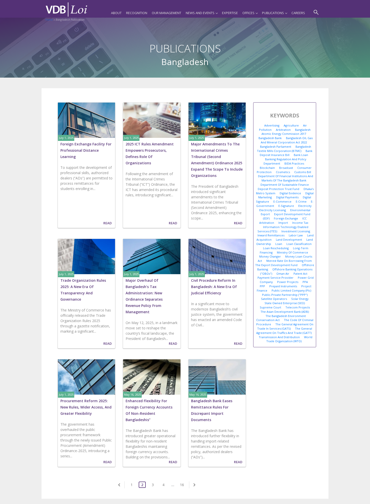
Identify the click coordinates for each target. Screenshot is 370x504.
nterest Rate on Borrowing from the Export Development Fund (283, 263)
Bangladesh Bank (270, 138)
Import (283, 223)
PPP (262, 286)
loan (278, 244)
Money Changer (270, 256)
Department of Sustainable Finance (285, 184)
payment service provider (275, 277)
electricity (305, 206)
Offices (248, 13)
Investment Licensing (295, 231)
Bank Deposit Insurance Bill (286, 153)
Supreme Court (270, 307)
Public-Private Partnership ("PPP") (285, 295)
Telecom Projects (297, 307)
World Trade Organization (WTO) (289, 339)
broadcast (286, 168)
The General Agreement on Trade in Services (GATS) (285, 326)
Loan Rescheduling (276, 248)
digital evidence (290, 193)
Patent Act (300, 273)
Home (49, 19)
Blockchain (267, 168)
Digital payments (287, 197)
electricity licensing (272, 210)
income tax (300, 223)
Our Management (166, 13)
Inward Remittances (270, 235)
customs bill (302, 172)
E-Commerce (282, 201)
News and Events (200, 13)
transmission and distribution (279, 337)
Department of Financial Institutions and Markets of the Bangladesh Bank (285, 178)
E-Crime (301, 201)
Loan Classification (299, 244)
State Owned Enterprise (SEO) (285, 303)
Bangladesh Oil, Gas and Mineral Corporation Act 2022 (287, 140)
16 (182, 484)
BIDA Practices (294, 163)
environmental (300, 210)
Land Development (289, 239)
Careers (298, 13)
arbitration (283, 130)
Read (107, 223)
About (116, 13)
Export (265, 214)
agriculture (291, 125)
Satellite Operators (274, 299)
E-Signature (286, 206)
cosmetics (283, 172)
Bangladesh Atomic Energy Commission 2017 (286, 132)
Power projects (287, 282)
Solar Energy (300, 299)
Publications (273, 13)
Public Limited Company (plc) (291, 290)
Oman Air (282, 273)
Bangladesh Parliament (275, 146)
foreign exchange (286, 218)
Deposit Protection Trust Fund (278, 189)
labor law (296, 235)
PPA (305, 282)
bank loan (301, 155)
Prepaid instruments (283, 286)
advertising (271, 125)
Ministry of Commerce (292, 252)
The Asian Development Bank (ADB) (285, 311)
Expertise (230, 13)
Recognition (136, 13)
